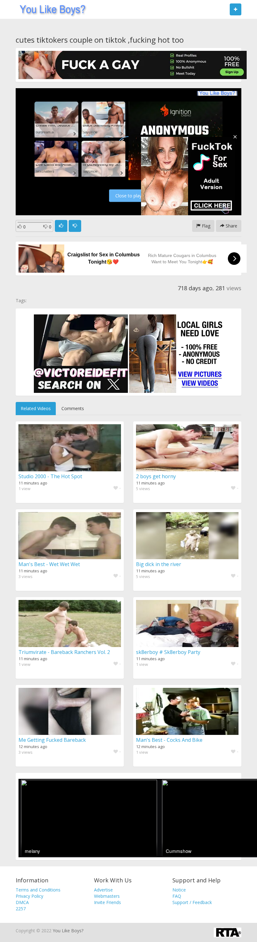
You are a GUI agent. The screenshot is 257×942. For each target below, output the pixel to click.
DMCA (22, 902)
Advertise (103, 890)
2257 (21, 909)
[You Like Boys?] (50, 9)
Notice (179, 890)
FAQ (176, 896)
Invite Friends (107, 902)
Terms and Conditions (38, 890)
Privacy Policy (29, 896)
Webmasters (107, 896)
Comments (72, 408)
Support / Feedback (192, 902)
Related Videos (36, 408)
